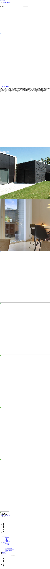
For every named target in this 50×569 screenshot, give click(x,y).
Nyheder (4, 534)
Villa (6, 538)
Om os (3, 552)
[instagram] (3, 529)
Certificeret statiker (8, 550)
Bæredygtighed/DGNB (9, 549)
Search (26, 6)
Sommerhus (7, 537)
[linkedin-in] (3, 524)
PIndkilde (6, 86)
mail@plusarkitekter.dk (5, 515)
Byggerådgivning (8, 548)
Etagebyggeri (7, 541)
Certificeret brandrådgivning (10, 546)
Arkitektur (4, 536)
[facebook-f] (3, 527)
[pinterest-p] (3, 532)
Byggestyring (7, 545)
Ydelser (3, 542)
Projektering (7, 544)
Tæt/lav (6, 540)
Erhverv (6, 539)
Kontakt (4, 553)
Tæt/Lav (1, 86)
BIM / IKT (7, 551)
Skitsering (7, 543)
